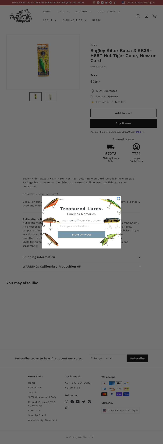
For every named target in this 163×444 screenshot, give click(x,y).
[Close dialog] (118, 198)
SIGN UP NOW (81, 234)
